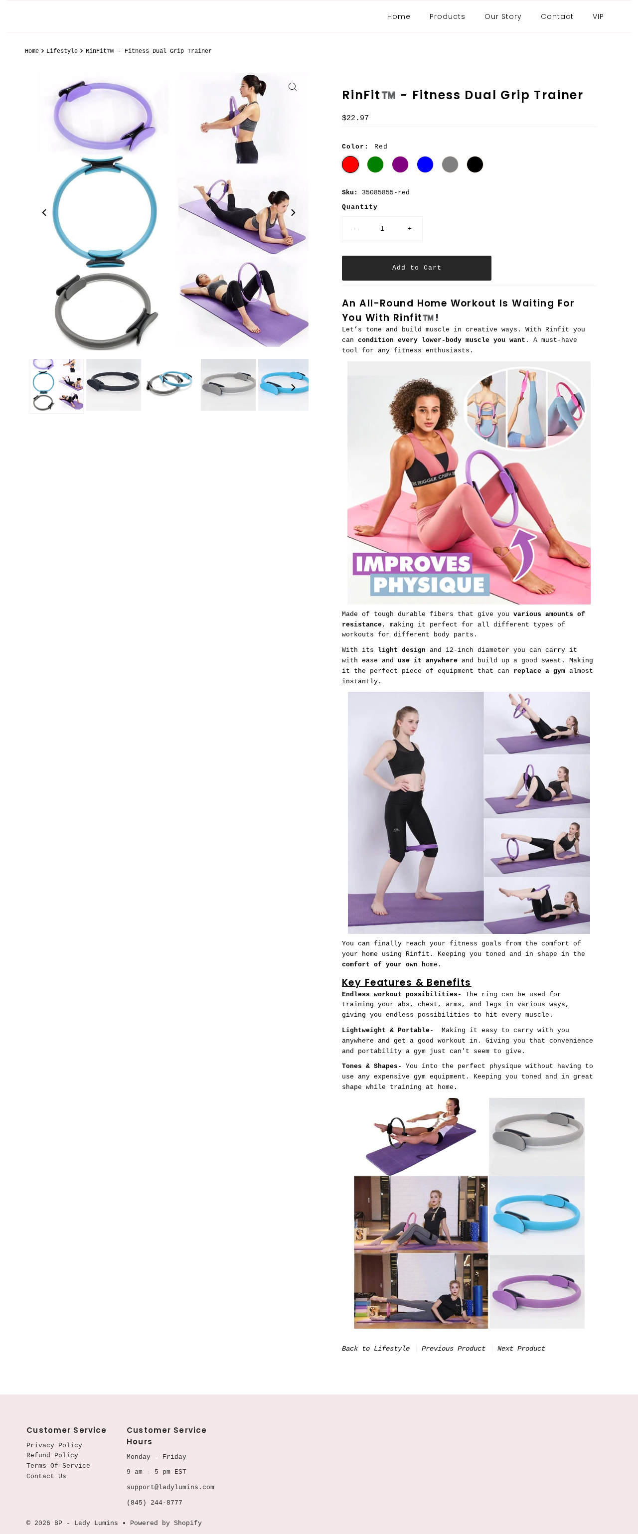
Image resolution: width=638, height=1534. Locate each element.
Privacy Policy (54, 1445)
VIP (598, 16)
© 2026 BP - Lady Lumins (72, 1523)
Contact (557, 16)
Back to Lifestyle (376, 1349)
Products (448, 16)
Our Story (503, 16)
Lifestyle (62, 51)
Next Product (521, 1349)
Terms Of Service (58, 1466)
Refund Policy (52, 1455)
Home (399, 16)
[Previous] (45, 212)
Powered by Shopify (166, 1523)
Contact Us (46, 1476)
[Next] (293, 212)
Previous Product (453, 1349)
